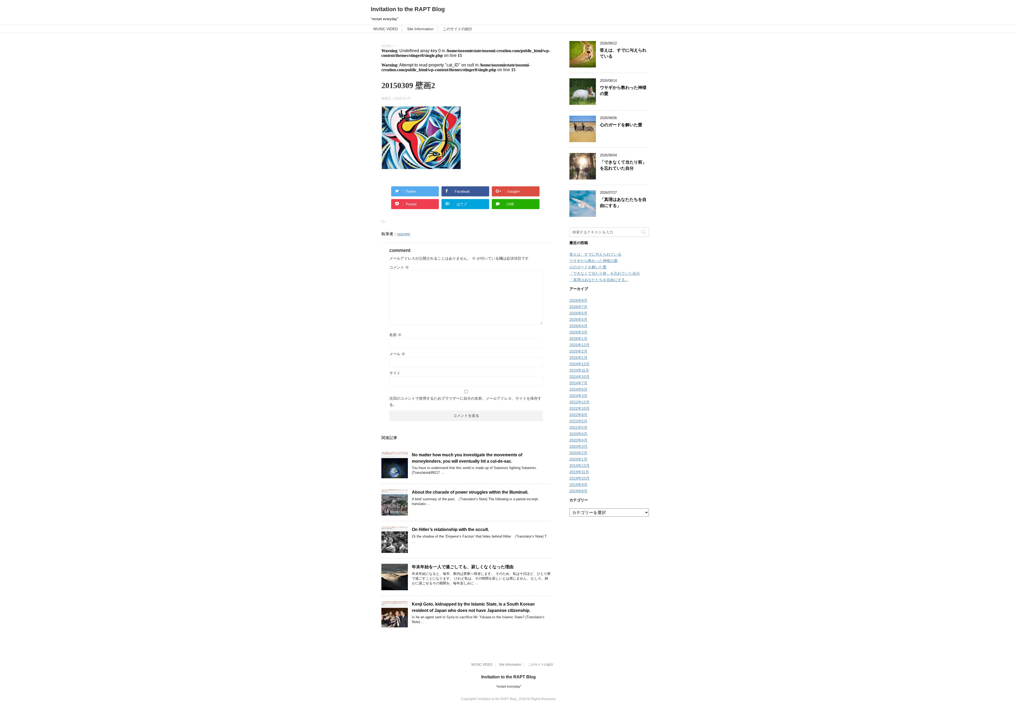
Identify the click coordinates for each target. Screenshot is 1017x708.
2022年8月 (578, 415)
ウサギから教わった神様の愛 (593, 261)
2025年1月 (578, 357)
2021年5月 (578, 427)
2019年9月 (578, 484)
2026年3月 (578, 332)
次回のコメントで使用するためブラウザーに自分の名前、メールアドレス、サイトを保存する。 (465, 401)
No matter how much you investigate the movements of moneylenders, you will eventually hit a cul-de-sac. (467, 458)
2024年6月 (578, 389)
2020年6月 (578, 434)
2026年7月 (578, 307)
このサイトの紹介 (457, 29)
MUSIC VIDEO (385, 29)
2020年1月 (578, 459)
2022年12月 (579, 402)
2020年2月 (578, 453)
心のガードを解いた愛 (621, 125)
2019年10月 (579, 478)
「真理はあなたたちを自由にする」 (599, 280)
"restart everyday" (508, 686)
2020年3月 (578, 446)
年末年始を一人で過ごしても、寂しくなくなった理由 (463, 567)
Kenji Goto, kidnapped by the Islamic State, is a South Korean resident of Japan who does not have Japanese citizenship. (473, 607)
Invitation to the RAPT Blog (408, 9)
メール (397, 354)
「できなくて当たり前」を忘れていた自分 (623, 165)
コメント (399, 267)
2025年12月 (579, 345)
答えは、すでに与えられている (595, 254)
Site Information (420, 29)
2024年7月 (578, 383)
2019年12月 (579, 465)
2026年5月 (578, 319)
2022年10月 (579, 408)
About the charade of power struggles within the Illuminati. (470, 492)
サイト (394, 373)
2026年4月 (578, 326)
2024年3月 (578, 396)
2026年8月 (578, 300)
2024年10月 (579, 377)
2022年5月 (578, 421)
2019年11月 (579, 472)
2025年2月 (578, 351)
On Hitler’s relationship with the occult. (450, 529)
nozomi (403, 234)
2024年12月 (579, 364)
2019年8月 (578, 491)
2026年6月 (578, 313)
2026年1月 (578, 338)
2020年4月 (578, 440)
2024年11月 (579, 370)
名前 (395, 335)
